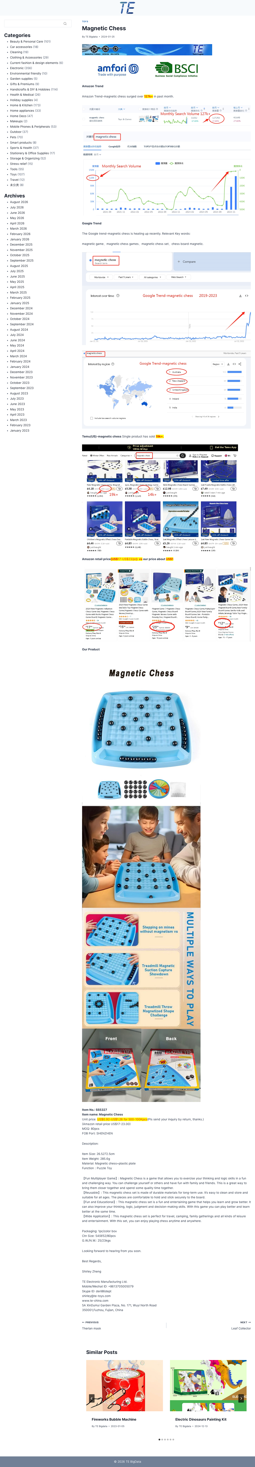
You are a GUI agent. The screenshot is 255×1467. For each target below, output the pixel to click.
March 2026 (18, 228)
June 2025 (17, 276)
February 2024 (20, 361)
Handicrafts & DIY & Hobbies (30, 89)
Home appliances (22, 110)
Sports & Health (21, 148)
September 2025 (21, 260)
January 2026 (19, 239)
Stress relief (18, 164)
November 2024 (21, 313)
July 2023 (17, 398)
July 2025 (17, 271)
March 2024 (18, 356)
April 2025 (17, 287)
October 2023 (19, 383)
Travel (14, 179)
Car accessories (21, 47)
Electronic (17, 68)
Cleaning (16, 52)
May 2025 (17, 281)
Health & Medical (22, 94)
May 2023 (17, 409)
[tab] (159, 1439)
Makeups (16, 121)
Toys (85, 21)
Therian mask (91, 1325)
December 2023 (21, 372)
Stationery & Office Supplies (29, 153)
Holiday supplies (21, 100)
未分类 (14, 185)
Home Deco (18, 116)
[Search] (65, 23)
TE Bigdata (92, 36)
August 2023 (19, 393)
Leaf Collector (241, 1325)
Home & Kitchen (21, 105)
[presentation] (124, 1385)
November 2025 (21, 250)
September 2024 (22, 324)
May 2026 (17, 218)
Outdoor (16, 132)
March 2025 (18, 292)
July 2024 (17, 335)
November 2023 (21, 377)
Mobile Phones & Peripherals (30, 126)
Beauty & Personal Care (26, 41)
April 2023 (17, 414)
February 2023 (20, 425)
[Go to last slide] (92, 1398)
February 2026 (20, 234)
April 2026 (17, 223)
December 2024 (21, 308)
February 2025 (20, 297)
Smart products (21, 142)
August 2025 (19, 266)
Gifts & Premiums (22, 84)
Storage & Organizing (25, 158)
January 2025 (19, 303)
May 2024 (17, 345)
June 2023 (17, 404)
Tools (14, 169)
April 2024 (17, 351)
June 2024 (17, 340)
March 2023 (18, 420)
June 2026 (17, 212)
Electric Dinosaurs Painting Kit (201, 1419)
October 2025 (19, 255)
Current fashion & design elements (34, 63)
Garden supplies (21, 78)
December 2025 (21, 244)
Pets (13, 137)
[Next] (241, 1398)
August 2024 (19, 329)
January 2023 (19, 430)
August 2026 (19, 202)
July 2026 (17, 207)
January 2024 (19, 367)
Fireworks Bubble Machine (114, 1419)
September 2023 (22, 388)
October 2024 (19, 319)
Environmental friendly (25, 73)
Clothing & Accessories (26, 57)
